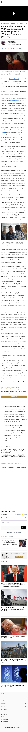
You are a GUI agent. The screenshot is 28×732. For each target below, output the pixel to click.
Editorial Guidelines (20, 467)
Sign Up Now (19, 556)
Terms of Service (11, 401)
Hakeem (14, 103)
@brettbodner (12, 42)
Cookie (3, 132)
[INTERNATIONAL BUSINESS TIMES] (14, 2)
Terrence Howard (14, 79)
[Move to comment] (20, 48)
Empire (24, 81)
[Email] (17, 48)
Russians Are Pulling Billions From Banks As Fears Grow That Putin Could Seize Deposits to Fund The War (13, 609)
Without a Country (8, 91)
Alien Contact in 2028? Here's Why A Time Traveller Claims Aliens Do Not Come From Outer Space (14, 661)
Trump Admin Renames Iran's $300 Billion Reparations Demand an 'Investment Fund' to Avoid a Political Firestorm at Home (13, 585)
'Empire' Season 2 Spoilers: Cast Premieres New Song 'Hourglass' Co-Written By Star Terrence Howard (13, 451)
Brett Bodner (11, 41)
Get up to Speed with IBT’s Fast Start (18, 553)
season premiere (14, 100)
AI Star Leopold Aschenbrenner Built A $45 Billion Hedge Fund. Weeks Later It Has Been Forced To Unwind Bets (12, 685)
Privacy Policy (20, 401)
